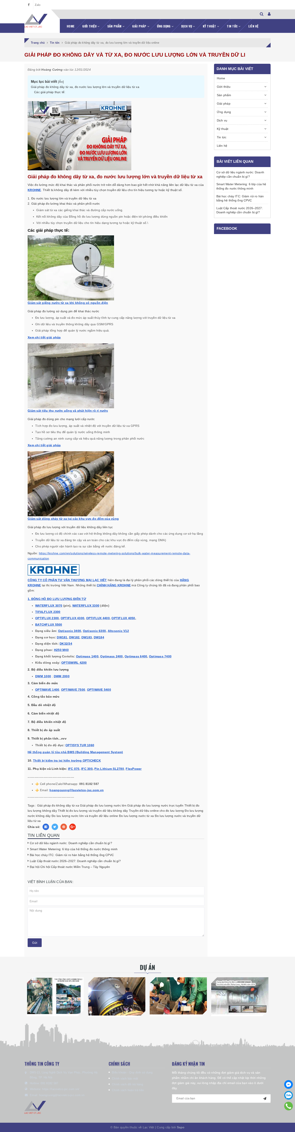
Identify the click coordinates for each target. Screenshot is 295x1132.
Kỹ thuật (210, 26)
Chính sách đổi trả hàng (127, 1084)
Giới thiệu (89, 26)
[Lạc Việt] (36, 21)
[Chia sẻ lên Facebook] (46, 827)
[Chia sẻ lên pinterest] (63, 827)
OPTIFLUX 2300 (47, 618)
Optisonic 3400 (69, 631)
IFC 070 (73, 768)
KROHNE (34, 190)
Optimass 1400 (87, 656)
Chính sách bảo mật (125, 1078)
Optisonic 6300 (94, 631)
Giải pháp (139, 26)
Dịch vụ (187, 26)
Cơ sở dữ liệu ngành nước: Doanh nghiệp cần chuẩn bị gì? (71, 843)
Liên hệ (253, 26)
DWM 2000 (62, 676)
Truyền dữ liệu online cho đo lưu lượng (156, 810)
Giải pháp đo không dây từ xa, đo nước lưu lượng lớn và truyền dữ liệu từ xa (85, 87)
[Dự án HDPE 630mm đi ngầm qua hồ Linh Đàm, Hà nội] (55, 995)
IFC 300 (87, 768)
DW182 (74, 637)
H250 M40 (61, 650)
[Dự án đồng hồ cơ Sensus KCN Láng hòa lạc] (178, 995)
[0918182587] (288, 1106)
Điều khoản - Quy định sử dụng (132, 1072)
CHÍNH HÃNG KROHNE (114, 585)
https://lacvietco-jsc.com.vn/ (60, 1089)
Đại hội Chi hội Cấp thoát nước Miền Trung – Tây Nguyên (70, 867)
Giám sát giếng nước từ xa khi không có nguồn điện (68, 303)
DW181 (62, 637)
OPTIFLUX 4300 (72, 618)
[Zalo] (288, 1095)
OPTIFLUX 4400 (98, 618)
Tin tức (232, 26)
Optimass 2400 (111, 656)
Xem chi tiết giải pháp (44, 337)
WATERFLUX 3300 (86, 605)
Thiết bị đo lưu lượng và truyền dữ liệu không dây (93, 810)
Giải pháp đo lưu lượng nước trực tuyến (155, 805)
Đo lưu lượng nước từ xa (136, 816)
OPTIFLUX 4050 (123, 618)
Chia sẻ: (34, 827)
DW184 (99, 637)
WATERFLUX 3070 (48, 605)
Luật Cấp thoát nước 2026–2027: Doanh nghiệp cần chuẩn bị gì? (75, 861)
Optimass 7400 (160, 656)
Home (71, 26)
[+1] (72, 827)
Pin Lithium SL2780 (109, 768)
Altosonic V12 (118, 631)
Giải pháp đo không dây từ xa (58, 805)
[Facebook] (288, 1084)
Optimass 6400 (136, 656)
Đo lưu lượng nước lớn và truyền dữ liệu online (85, 816)
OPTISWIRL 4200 (74, 662)
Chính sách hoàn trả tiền (128, 1090)
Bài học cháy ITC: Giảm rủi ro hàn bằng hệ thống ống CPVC (72, 855)
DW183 (86, 637)
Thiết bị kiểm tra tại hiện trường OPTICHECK (67, 760)
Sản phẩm (114, 26)
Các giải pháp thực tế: (49, 92)
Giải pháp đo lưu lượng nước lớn (103, 805)
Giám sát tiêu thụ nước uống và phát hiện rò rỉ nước (68, 410)
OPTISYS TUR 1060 (79, 745)
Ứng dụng (164, 26)
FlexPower (133, 768)
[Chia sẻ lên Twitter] (55, 827)
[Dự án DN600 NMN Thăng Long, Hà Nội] (239, 995)
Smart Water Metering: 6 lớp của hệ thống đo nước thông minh (73, 849)
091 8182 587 (49, 1083)
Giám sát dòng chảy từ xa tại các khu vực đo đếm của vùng (73, 518)
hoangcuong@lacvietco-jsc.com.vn (62, 1095)
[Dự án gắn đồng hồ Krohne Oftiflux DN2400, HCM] (116, 996)
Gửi (34, 942)
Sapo (181, 1127)
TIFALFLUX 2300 (47, 612)
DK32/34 (66, 643)
